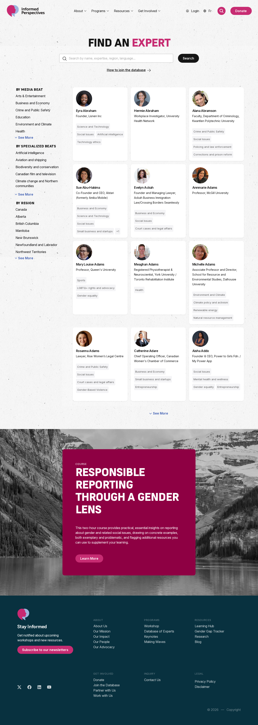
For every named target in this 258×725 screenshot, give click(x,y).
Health (20, 131)
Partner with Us (104, 690)
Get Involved (147, 11)
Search (188, 58)
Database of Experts (159, 631)
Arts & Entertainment (30, 96)
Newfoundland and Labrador (36, 245)
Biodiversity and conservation (37, 167)
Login (195, 11)
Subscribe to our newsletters (45, 650)
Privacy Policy (205, 681)
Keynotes (151, 636)
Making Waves (154, 642)
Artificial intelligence (30, 153)
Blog (198, 642)
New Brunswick (27, 238)
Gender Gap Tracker (209, 631)
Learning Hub (204, 626)
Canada (21, 209)
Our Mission (101, 631)
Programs (98, 11)
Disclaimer (202, 687)
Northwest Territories (31, 252)
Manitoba (22, 231)
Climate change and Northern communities (37, 183)
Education (23, 117)
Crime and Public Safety (33, 110)
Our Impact (101, 636)
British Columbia (27, 224)
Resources (122, 11)
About (78, 11)
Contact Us (152, 680)
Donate (241, 11)
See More (25, 137)
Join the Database (106, 685)
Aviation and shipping (31, 160)
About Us (100, 626)
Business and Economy (33, 103)
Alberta (21, 217)
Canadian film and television (36, 174)
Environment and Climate (34, 124)
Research (202, 636)
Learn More (89, 558)
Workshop (151, 626)
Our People (101, 642)
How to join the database (126, 70)
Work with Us (103, 696)
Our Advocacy (104, 647)
